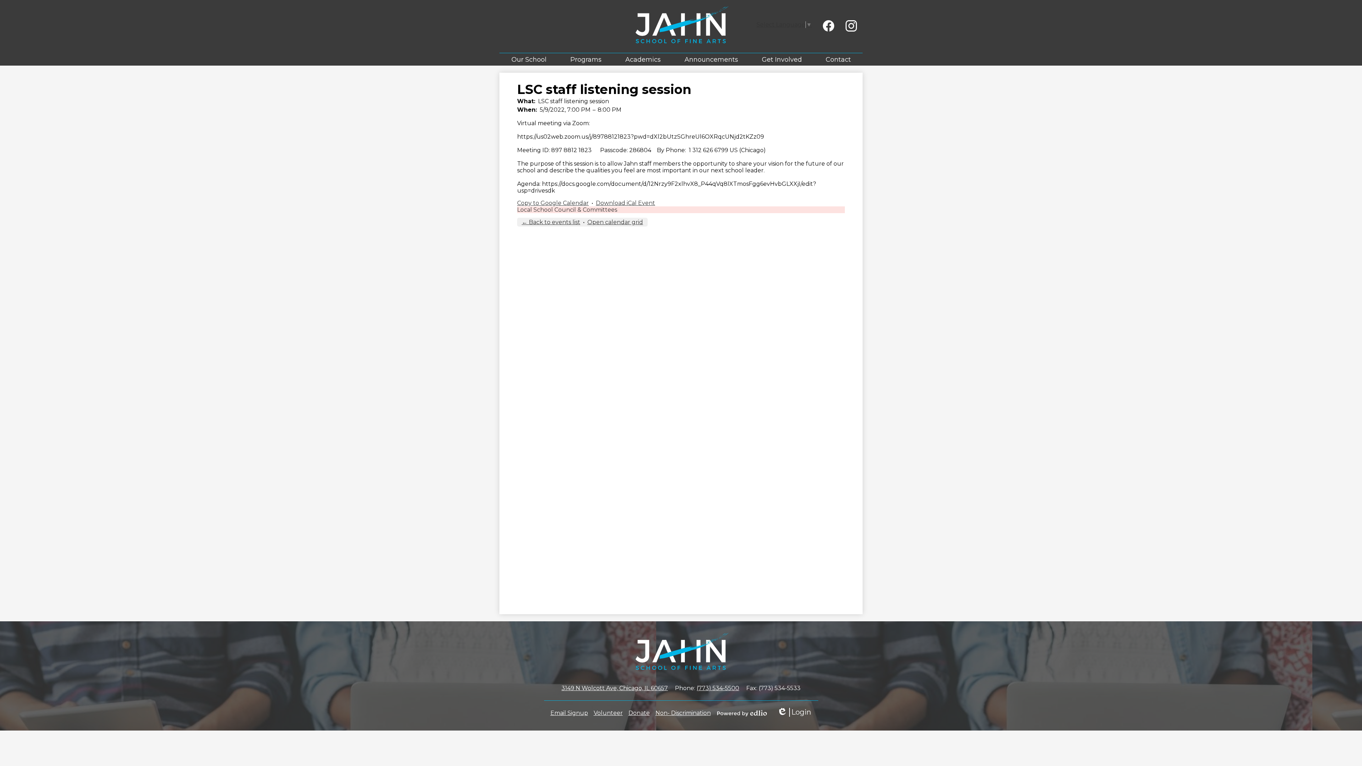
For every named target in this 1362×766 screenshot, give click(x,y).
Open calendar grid (615, 222)
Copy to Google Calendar (553, 203)
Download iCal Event (625, 203)
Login (794, 712)
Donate (639, 713)
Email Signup (569, 713)
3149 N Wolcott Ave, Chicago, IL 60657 (614, 688)
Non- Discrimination (683, 713)
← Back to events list (551, 222)
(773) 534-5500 (718, 688)
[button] (529, 59)
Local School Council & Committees (567, 209)
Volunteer (608, 713)
